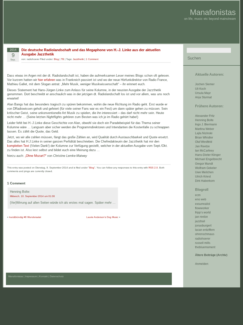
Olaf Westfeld (203, 141)
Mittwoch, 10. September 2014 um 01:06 (32, 196)
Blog (56, 59)
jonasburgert (203, 225)
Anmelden (201, 264)
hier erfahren (46, 80)
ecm (198, 195)
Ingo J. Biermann (206, 124)
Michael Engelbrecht (208, 159)
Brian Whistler (204, 137)
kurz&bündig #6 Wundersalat (25, 217)
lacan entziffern (205, 229)
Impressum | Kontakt (36, 276)
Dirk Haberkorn (205, 180)
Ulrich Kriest (203, 176)
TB (62, 59)
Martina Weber (204, 129)
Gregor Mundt (204, 163)
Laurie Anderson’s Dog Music (102, 217)
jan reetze (201, 216)
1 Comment (92, 59)
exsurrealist (202, 204)
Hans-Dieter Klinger (208, 155)
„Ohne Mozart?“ (35, 156)
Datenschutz (57, 276)
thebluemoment (205, 247)
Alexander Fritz (205, 116)
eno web (200, 199)
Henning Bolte (204, 120)
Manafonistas (213, 12)
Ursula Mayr (203, 93)
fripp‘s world (203, 212)
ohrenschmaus (204, 234)
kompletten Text (18, 146)
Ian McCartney (204, 150)
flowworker (202, 208)
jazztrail (200, 221)
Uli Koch (200, 88)
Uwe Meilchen (204, 172)
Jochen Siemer (205, 84)
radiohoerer (202, 238)
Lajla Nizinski (203, 133)
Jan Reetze (202, 146)
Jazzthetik (78, 59)
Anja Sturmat (203, 97)
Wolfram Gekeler (206, 168)
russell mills (202, 243)
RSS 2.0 (153, 167)
